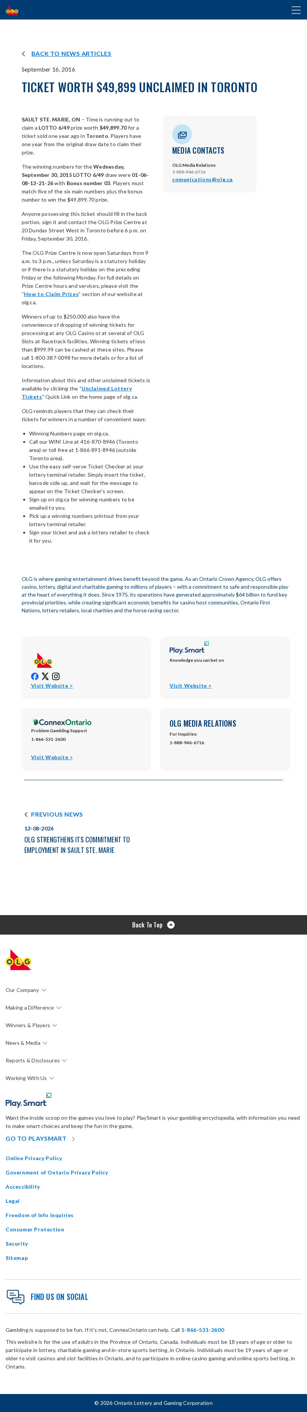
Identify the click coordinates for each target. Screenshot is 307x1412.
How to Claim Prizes (51, 294)
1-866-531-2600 (202, 1330)
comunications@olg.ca (202, 179)
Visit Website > (52, 686)
